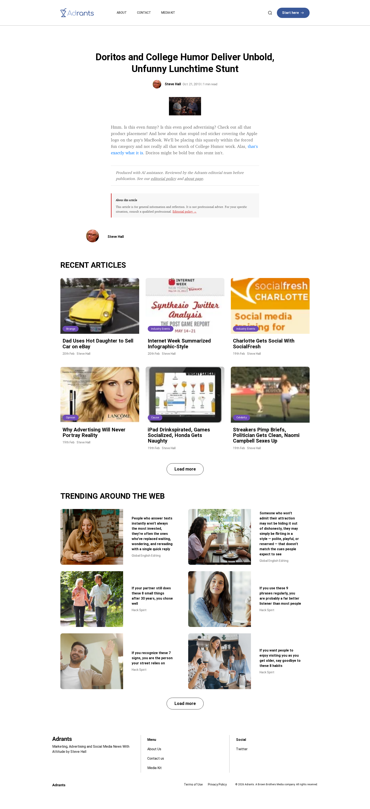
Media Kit (168, 12)
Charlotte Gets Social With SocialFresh (263, 343)
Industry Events (160, 328)
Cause (155, 417)
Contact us (155, 758)
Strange (70, 328)
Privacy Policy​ (217, 784)
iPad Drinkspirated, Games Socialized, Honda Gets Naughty (179, 435)
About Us (154, 749)
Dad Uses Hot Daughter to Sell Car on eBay (98, 343)
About (122, 12)
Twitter (242, 749)
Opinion (70, 417)
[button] (185, 469)
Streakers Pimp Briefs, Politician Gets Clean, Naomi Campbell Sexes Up (266, 435)
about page (193, 178)
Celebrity (241, 417)
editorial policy (163, 178)
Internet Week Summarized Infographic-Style (179, 343)
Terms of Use (193, 784)
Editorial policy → (185, 211)
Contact (144, 12)
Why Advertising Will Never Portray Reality (94, 432)
